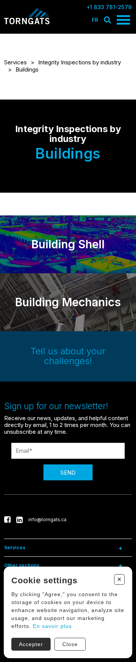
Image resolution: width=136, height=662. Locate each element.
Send (68, 472)
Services (15, 62)
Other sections (21, 565)
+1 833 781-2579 (109, 7)
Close (70, 644)
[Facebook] (7, 519)
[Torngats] (26, 23)
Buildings (27, 69)
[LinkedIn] (19, 519)
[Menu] (123, 19)
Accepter (31, 644)
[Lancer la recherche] (107, 19)
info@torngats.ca (47, 519)
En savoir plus (52, 626)
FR (95, 20)
